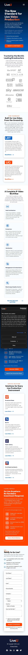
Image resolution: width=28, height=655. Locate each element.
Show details (20, 332)
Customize (13, 341)
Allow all (14, 337)
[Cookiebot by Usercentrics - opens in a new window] (20, 309)
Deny (14, 345)
